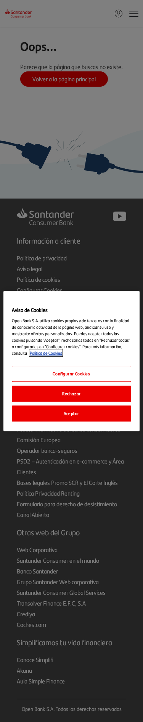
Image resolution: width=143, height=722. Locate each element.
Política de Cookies (46, 353)
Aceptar (71, 413)
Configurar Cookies (71, 374)
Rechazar (71, 394)
